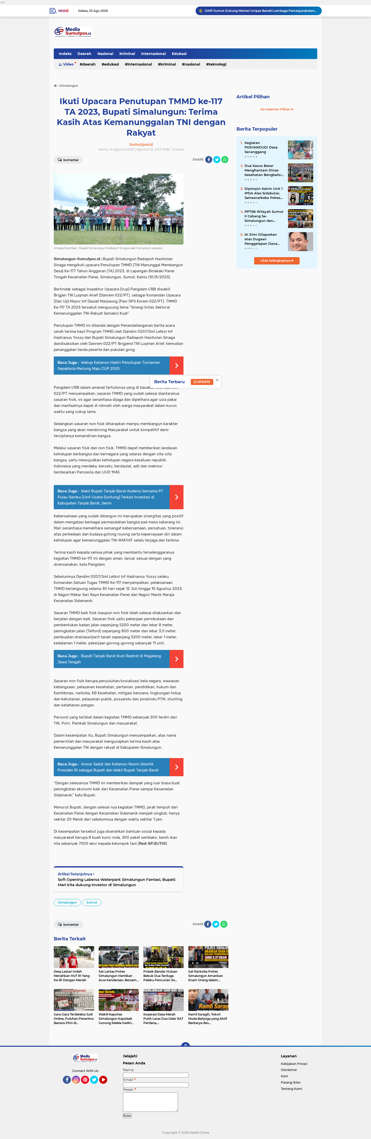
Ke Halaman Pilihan (275, 109)
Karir (284, 1076)
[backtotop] (185, 1046)
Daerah (84, 53)
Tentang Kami (291, 1089)
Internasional (153, 53)
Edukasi (179, 53)
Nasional (105, 53)
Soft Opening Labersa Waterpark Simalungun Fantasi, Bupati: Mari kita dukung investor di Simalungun (117, 882)
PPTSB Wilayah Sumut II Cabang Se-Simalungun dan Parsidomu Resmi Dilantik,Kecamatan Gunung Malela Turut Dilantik (264, 216)
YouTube (106, 1086)
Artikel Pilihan (253, 97)
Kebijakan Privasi (294, 1064)
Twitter (96, 1086)
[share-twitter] (216, 159)
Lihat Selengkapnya (275, 260)
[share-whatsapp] (224, 159)
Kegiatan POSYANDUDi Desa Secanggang (261, 147)
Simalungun (67, 902)
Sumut (92, 902)
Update (203, 382)
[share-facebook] (208, 159)
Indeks (65, 53)
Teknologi (217, 64)
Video (68, 64)
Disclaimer (289, 1070)
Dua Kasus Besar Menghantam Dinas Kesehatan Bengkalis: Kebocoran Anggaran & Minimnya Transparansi (264, 170)
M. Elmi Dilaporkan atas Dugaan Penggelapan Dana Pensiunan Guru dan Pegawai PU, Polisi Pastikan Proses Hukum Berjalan (262, 239)
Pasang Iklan (291, 1082)
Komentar (71, 160)
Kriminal (127, 53)
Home (63, 11)
